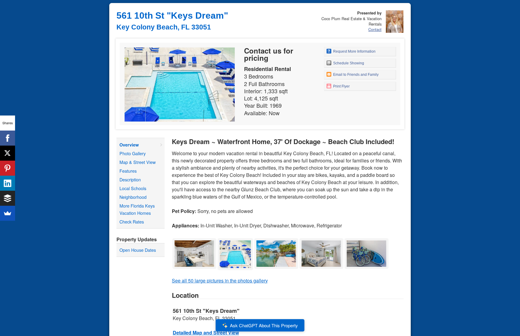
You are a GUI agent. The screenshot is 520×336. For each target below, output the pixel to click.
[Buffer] (7, 198)
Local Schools (132, 188)
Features (128, 171)
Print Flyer (341, 86)
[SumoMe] (7, 213)
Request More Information (354, 51)
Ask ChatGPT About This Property (264, 325)
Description (130, 179)
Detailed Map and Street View (206, 332)
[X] (7, 153)
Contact (375, 29)
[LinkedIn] (7, 183)
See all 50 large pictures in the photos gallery (220, 280)
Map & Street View (137, 162)
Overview (129, 145)
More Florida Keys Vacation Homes (137, 209)
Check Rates (131, 221)
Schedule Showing (348, 63)
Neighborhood (133, 197)
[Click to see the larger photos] (194, 239)
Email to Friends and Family (355, 74)
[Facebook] (7, 138)
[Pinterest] (7, 168)
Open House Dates (137, 250)
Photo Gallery (132, 153)
